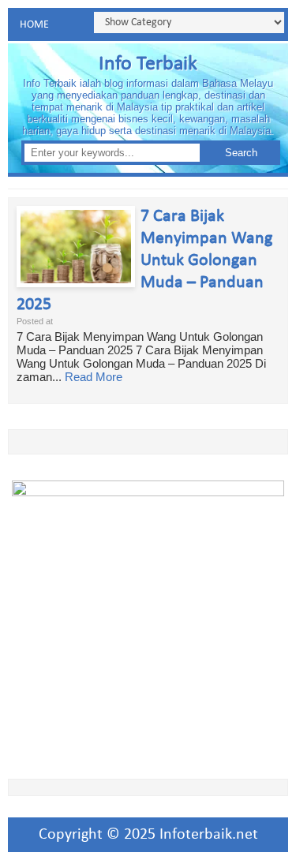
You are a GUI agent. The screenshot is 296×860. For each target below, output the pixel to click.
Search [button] (241, 153)
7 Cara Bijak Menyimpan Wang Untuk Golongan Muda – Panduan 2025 (144, 261)
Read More (93, 376)
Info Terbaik (148, 64)
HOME (34, 25)
